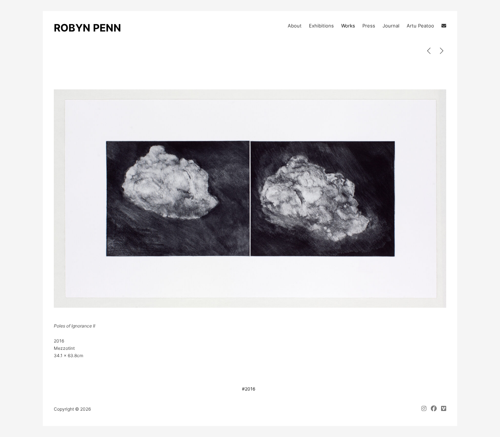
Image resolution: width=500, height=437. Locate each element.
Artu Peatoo (420, 26)
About (295, 26)
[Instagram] (425, 409)
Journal (391, 26)
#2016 (248, 389)
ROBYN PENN (87, 28)
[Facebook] (434, 409)
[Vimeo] (442, 409)
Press (368, 26)
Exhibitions (321, 26)
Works (348, 26)
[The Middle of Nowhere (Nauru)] (441, 51)
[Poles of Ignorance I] (428, 51)
